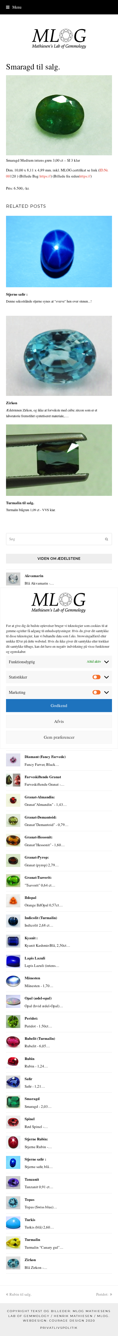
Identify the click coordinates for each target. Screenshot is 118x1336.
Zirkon (11, 402)
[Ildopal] (13, 900)
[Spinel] (13, 1122)
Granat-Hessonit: (38, 837)
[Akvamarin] (13, 578)
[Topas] (13, 1202)
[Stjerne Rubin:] (13, 1142)
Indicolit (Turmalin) (41, 917)
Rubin (29, 1058)
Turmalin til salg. (20, 502)
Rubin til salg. (20, 1294)
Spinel (30, 1118)
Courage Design (66, 1320)
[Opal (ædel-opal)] (13, 1001)
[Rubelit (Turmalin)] (13, 1041)
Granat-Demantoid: (40, 817)
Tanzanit (32, 1179)
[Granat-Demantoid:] (13, 820)
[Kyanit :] (13, 941)
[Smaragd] (13, 1101)
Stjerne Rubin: (36, 1139)
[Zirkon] (59, 356)
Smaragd (32, 1098)
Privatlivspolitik (59, 1328)
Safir (28, 1078)
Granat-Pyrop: (37, 857)
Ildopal (30, 897)
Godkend (59, 705)
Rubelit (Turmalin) (40, 1038)
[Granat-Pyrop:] (13, 860)
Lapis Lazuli (35, 958)
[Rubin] (13, 1061)
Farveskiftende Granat (43, 776)
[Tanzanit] (13, 1182)
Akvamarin (34, 575)
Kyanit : (31, 937)
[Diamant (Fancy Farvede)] (13, 759)
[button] (59, 7)
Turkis (30, 1219)
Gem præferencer (59, 737)
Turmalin (32, 1239)
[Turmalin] (13, 1242)
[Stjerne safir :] (59, 251)
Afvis (59, 721)
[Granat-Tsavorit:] (13, 880)
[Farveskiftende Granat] (13, 780)
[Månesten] (13, 981)
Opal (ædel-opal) (38, 998)
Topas (29, 1199)
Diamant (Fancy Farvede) (45, 756)
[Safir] (13, 1082)
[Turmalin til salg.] (59, 460)
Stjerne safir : (16, 294)
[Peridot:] (13, 1021)
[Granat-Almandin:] (13, 800)
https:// (45, 176)
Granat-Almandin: (40, 797)
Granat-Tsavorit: (38, 877)
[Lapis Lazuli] (13, 961)
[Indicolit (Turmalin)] (13, 920)
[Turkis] (13, 1222)
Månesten (32, 977)
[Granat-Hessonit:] (13, 840)
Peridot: (31, 1018)
